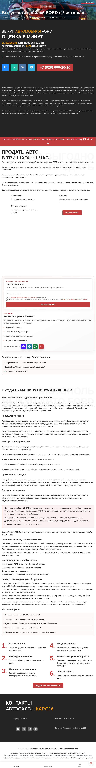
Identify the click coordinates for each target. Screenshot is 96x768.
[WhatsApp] (35, 346)
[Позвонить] (41, 346)
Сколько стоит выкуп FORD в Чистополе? (22, 639)
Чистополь (21, 17)
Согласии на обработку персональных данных (73, 299)
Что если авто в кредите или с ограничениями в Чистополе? (30, 656)
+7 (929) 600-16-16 (87, 2)
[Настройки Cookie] (89, 763)
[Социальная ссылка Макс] (41, 6)
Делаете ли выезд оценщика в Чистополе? (23, 652)
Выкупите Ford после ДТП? (16, 384)
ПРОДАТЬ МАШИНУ (72, 213)
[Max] (23, 346)
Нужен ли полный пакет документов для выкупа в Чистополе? (31, 647)
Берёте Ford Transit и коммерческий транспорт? (25, 380)
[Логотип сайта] (6, 2)
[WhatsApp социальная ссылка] (46, 6)
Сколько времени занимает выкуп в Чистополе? (25, 643)
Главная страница (9, 17)
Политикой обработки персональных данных (23, 297)
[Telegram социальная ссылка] (54, 6)
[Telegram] (29, 346)
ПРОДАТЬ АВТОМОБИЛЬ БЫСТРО (47, 709)
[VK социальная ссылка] (50, 6)
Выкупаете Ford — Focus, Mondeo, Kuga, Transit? (25, 376)
